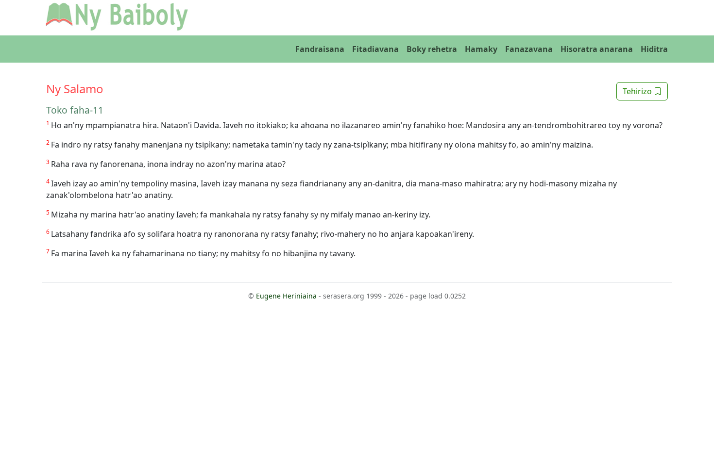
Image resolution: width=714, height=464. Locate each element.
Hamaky (481, 49)
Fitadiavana (375, 49)
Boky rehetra (432, 49)
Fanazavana (529, 49)
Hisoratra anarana (597, 49)
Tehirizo (638, 91)
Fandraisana (319, 49)
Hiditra (654, 49)
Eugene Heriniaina (286, 295)
